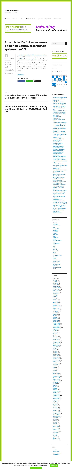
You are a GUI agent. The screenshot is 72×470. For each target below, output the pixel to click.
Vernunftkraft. (12, 10)
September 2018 (56, 380)
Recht (54, 246)
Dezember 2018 (56, 376)
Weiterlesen (20, 74)
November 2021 (56, 324)
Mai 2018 (55, 386)
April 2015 (55, 437)
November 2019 (56, 360)
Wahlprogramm (56, 264)
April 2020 (55, 352)
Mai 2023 (55, 298)
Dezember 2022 (56, 305)
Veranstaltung (56, 259)
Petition (54, 245)
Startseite (7, 18)
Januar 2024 (55, 286)
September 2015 (56, 431)
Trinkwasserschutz (57, 255)
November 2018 (56, 377)
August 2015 (55, 432)
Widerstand (55, 265)
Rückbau (55, 248)
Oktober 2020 (56, 343)
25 (52, 84)
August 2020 (55, 346)
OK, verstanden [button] (54, 465)
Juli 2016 (55, 419)
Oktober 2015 (56, 429)
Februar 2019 (56, 373)
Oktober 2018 (56, 379)
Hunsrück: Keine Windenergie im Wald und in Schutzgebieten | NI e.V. (60, 161)
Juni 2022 (55, 314)
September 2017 (56, 398)
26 (55, 84)
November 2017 (56, 395)
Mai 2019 (55, 369)
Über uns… (15, 18)
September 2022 (56, 309)
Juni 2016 (55, 420)
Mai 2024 (55, 280)
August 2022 (55, 311)
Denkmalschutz (56, 225)
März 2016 (55, 425)
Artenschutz (55, 224)
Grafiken (55, 233)
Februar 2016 (56, 426)
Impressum (48, 18)
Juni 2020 (55, 349)
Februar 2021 (56, 338)
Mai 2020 (55, 351)
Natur (54, 242)
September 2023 (56, 292)
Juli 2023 (55, 295)
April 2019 (55, 370)
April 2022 (55, 317)
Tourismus (55, 254)
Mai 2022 (55, 315)
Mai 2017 (55, 404)
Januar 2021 (55, 339)
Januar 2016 (55, 428)
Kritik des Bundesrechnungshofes (27, 59)
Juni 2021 (55, 332)
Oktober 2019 (56, 361)
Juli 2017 (55, 401)
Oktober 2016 (56, 414)
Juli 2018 (55, 383)
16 (64, 79)
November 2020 (56, 342)
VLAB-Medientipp (57, 116)
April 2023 (55, 299)
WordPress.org (56, 454)
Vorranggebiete (56, 261)
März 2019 (55, 372)
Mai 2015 (55, 435)
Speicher (55, 249)
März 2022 (55, 318)
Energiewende (8, 64)
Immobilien (55, 234)
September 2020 (56, 345)
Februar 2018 (56, 391)
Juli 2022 (55, 312)
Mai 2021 (55, 333)
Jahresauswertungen (57, 212)
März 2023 (55, 301)
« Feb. (55, 86)
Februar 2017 (56, 408)
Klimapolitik (7, 66)
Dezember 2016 (56, 411)
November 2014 (56, 440)
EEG (54, 227)
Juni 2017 (55, 403)
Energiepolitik (8, 62)
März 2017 (55, 407)
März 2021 (55, 336)
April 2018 (55, 388)
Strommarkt (55, 251)
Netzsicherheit (56, 243)
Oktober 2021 (56, 326)
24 (66, 81)
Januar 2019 (55, 374)
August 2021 (55, 329)
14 (59, 79)
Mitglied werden (31, 18)
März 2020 (55, 354)
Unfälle (54, 258)
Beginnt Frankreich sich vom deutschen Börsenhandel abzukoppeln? (59, 210)
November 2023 (56, 289)
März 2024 (55, 283)
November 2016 (56, 413)
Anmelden (55, 450)
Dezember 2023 (56, 287)
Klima (54, 236)
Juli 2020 (55, 348)
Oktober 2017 (56, 397)
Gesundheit (55, 231)
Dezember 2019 (56, 358)
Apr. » (64, 86)
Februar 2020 (56, 355)
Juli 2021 (55, 330)
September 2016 (56, 416)
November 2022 (56, 307)
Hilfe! (21, 18)
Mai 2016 (55, 422)
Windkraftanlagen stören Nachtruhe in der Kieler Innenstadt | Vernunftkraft (59, 148)
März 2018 (55, 389)
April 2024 (55, 281)
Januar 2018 (55, 392)
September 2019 (56, 363)
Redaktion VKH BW (9, 58)
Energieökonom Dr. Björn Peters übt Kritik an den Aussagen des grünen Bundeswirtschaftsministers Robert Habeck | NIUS (59, 180)
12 (55, 79)
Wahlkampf (55, 262)
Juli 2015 (55, 434)
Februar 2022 (56, 320)
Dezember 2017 (56, 394)
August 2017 (55, 400)
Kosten (6, 67)
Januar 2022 (55, 321)
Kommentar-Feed (57, 453)
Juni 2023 (55, 296)
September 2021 (56, 327)
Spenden (40, 18)
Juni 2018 (55, 385)
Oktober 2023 (56, 290)
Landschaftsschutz (57, 240)
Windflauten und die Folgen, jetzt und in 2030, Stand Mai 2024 (59, 108)
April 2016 (55, 423)
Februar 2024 (56, 284)
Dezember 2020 (56, 341)
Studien (54, 252)
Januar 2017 (55, 410)
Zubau (54, 268)
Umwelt (54, 256)
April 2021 (55, 335)
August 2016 (55, 417)
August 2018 (55, 382)
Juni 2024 (55, 278)
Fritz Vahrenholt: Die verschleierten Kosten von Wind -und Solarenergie (60, 165)
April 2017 (55, 406)
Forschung (55, 230)
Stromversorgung (9, 69)
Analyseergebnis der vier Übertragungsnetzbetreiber (32, 55)
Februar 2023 (56, 302)
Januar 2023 (55, 304)
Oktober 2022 (56, 308)
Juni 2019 (55, 367)
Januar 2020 (55, 357)
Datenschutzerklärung (36, 468)
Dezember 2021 (56, 323)
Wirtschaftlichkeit (9, 73)
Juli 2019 (55, 366)
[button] (21, 81)
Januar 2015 (55, 438)
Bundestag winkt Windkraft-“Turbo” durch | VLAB (59, 120)
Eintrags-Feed (56, 451)
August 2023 (55, 293)
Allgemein (55, 222)
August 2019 (55, 364)
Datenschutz (57, 18)
